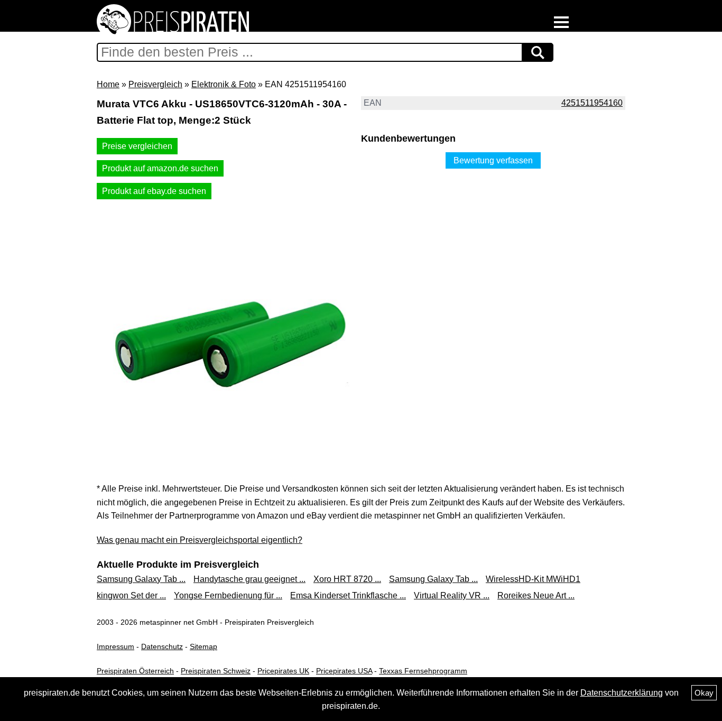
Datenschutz (162, 646)
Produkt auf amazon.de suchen (160, 168)
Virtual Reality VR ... (451, 595)
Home (108, 84)
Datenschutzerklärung (621, 692)
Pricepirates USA (344, 671)
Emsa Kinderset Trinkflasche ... (348, 595)
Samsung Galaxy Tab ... (141, 579)
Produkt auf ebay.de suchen (154, 191)
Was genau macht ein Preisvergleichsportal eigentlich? (199, 539)
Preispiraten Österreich (135, 671)
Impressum (115, 646)
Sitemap (203, 646)
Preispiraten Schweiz (216, 671)
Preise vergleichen (137, 146)
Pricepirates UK (283, 671)
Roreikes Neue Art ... (536, 595)
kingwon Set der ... (131, 595)
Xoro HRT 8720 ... (347, 579)
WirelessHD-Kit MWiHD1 (533, 579)
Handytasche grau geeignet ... (249, 579)
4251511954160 (592, 102)
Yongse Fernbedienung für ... (228, 595)
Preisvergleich (155, 84)
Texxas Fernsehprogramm (423, 671)
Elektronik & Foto (223, 84)
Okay (704, 692)
